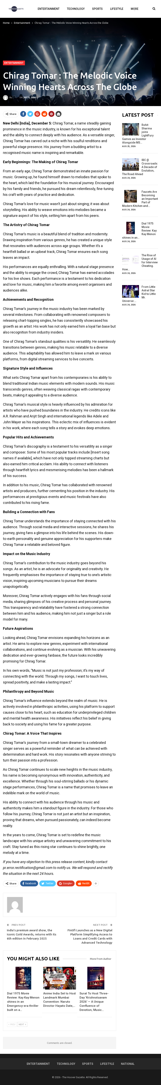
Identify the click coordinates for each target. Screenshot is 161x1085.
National (127, 1063)
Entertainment (48, 8)
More (134, 8)
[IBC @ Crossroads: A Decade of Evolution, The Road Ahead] (130, 164)
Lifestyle (116, 8)
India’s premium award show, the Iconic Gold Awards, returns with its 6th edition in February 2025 (31, 934)
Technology (76, 8)
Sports (97, 8)
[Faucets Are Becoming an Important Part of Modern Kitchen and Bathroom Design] (130, 196)
